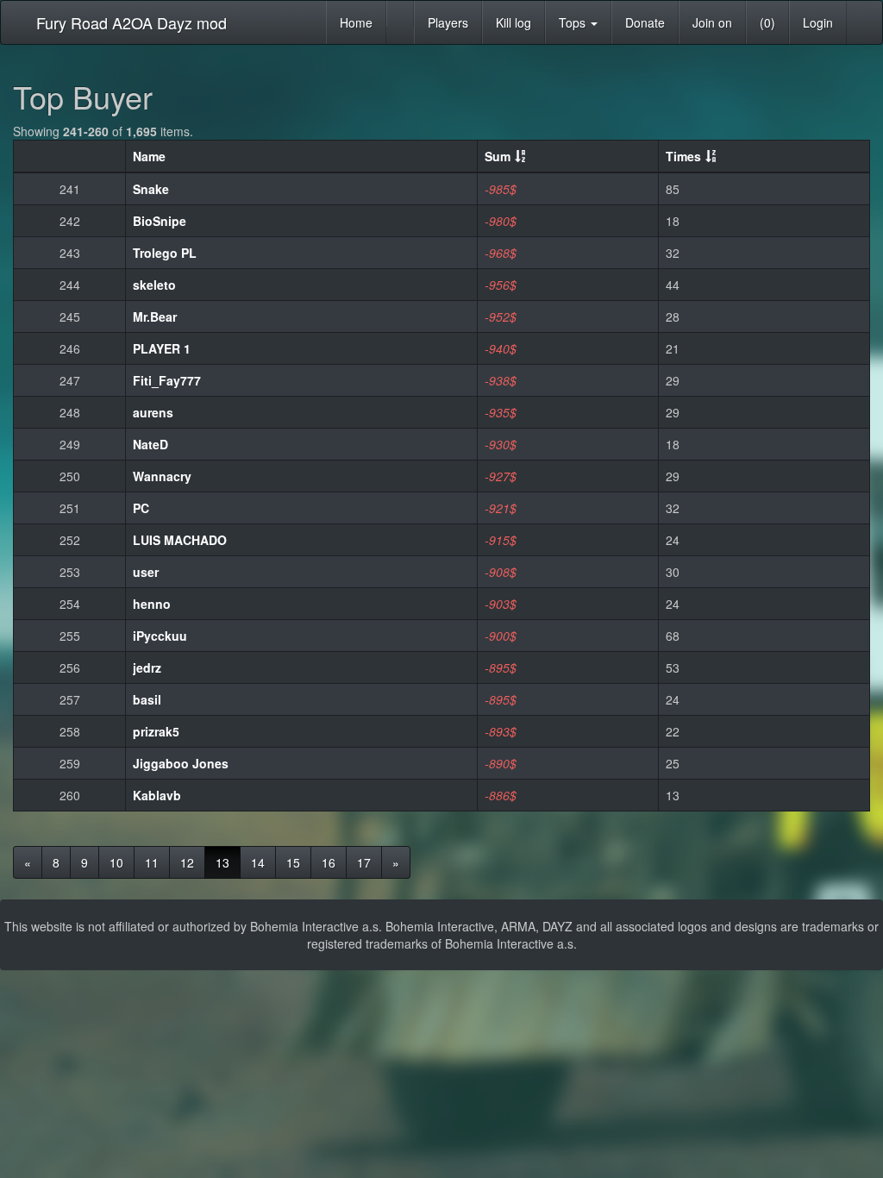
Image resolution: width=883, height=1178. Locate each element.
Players (448, 22)
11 (152, 862)
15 (293, 862)
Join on (712, 22)
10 (116, 862)
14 (258, 862)
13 (222, 862)
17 (364, 862)
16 (328, 862)
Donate (645, 22)
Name (149, 156)
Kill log (513, 22)
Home (356, 22)
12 (187, 862)
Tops (574, 22)
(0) (767, 22)
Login (818, 22)
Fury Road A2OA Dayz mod (131, 22)
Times (683, 156)
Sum (497, 156)
